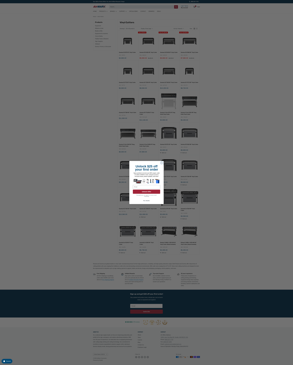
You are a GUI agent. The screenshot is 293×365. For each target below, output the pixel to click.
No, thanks (146, 200)
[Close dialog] (161, 163)
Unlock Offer (146, 192)
